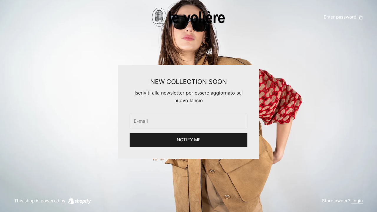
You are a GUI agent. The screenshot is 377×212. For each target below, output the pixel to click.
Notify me (189, 140)
